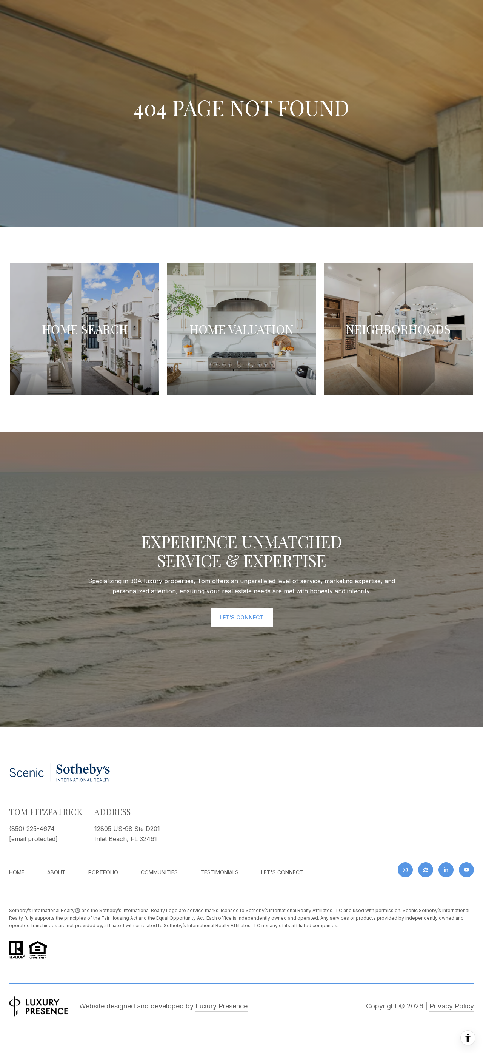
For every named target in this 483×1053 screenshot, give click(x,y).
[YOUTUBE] (466, 869)
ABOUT (56, 872)
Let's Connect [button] (242, 617)
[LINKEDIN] (446, 869)
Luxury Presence (221, 1006)
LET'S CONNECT (282, 872)
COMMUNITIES (159, 872)
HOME (17, 872)
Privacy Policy (451, 1006)
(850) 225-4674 (32, 828)
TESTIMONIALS (219, 872)
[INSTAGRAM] (405, 869)
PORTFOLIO (103, 872)
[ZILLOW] (425, 869)
